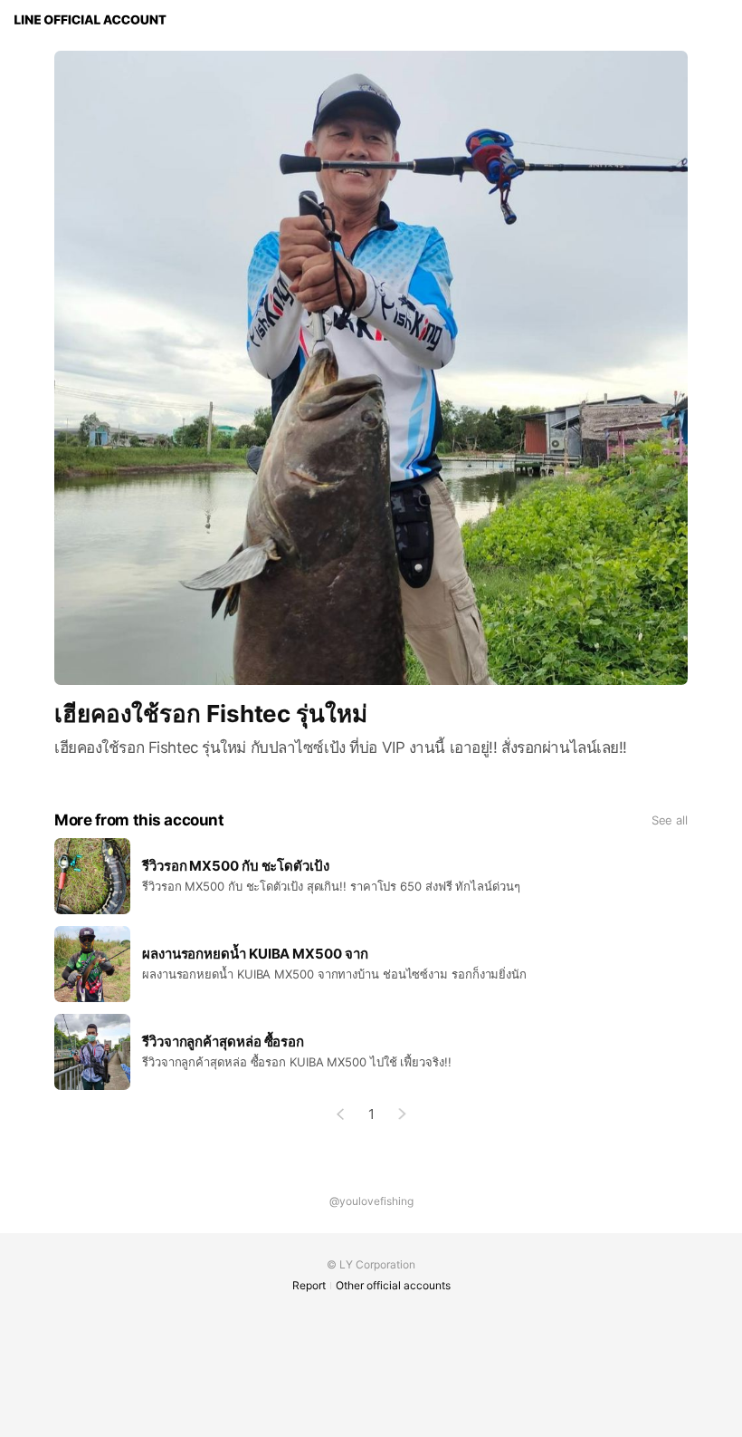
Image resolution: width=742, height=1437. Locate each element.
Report (309, 1285)
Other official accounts (393, 1285)
